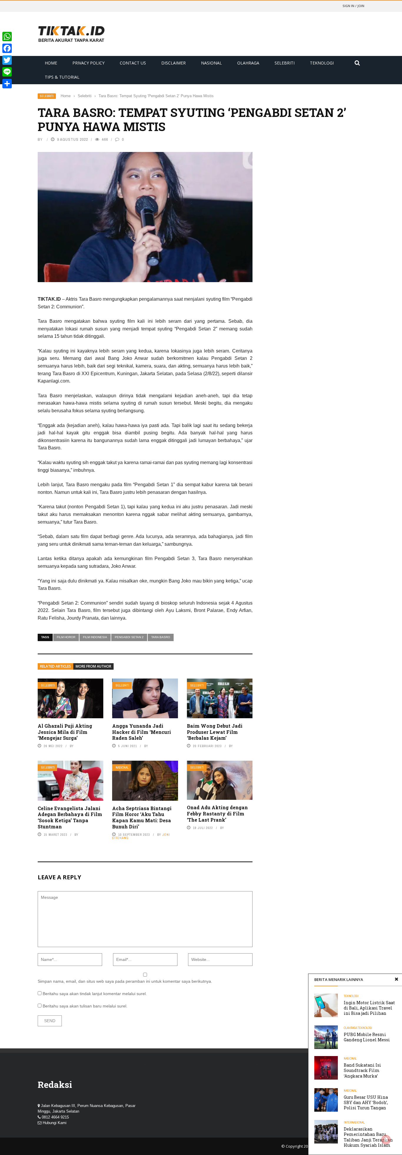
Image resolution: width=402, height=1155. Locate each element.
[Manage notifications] (386, 1139)
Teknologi (322, 63)
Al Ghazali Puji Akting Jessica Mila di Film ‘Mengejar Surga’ (65, 732)
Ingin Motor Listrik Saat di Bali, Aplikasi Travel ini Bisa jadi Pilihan (369, 1008)
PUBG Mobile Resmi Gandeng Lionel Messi (367, 1037)
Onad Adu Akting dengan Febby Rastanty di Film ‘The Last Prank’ (217, 813)
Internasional (354, 1122)
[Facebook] (7, 48)
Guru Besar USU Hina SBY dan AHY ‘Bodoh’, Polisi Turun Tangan (366, 1102)
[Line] (7, 72)
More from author (93, 666)
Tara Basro (160, 637)
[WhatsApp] (7, 36)
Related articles (55, 666)
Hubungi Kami (55, 1123)
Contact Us (133, 63)
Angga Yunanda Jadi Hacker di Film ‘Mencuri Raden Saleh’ (141, 732)
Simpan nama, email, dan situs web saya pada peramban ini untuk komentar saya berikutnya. (125, 981)
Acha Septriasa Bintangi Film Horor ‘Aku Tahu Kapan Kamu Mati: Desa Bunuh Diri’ (142, 817)
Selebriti (285, 63)
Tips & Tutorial (62, 77)
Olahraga (248, 63)
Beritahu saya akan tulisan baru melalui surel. (85, 1006)
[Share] (7, 84)
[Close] (396, 979)
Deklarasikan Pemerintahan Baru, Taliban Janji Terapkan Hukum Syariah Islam (368, 1137)
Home (51, 63)
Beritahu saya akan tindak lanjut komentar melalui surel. (95, 993)
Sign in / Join (353, 6)
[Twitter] (7, 60)
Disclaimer (173, 63)
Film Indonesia (95, 637)
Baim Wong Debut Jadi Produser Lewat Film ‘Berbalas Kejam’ (214, 732)
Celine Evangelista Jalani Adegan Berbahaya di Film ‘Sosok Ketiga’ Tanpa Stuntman (70, 817)
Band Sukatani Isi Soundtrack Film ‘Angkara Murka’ (362, 1070)
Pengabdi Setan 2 (129, 637)
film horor (66, 637)
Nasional (211, 63)
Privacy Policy (88, 63)
